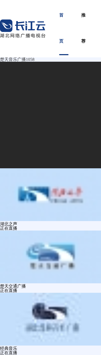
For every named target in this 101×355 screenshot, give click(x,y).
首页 (61, 28)
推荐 (83, 28)
